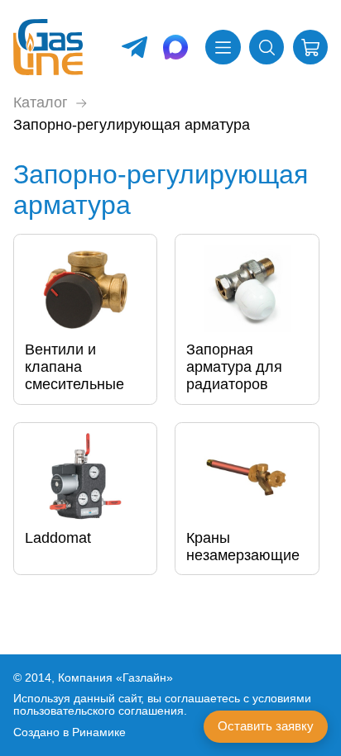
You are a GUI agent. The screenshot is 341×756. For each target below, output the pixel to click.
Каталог (40, 102)
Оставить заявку (266, 726)
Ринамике (99, 732)
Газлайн (144, 678)
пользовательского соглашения (98, 711)
